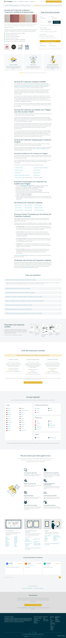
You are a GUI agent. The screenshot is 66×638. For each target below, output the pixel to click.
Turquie (6, 546)
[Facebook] (30, 632)
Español (25, 635)
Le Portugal (7, 545)
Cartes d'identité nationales (38, 167)
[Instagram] (32, 632)
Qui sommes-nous (51, 620)
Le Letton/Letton (56, 535)
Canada (6, 541)
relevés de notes (17, 86)
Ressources (32, 1)
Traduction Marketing (28, 207)
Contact (51, 629)
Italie (6, 540)
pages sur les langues (41, 148)
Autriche (15, 542)
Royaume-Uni (7, 539)
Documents (36, 622)
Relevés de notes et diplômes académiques (22, 175)
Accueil (6, 5)
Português (36, 635)
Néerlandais (55, 539)
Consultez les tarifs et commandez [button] (53, 1)
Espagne (15, 538)
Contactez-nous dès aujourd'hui (20, 255)
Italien (54, 540)
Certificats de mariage (18, 170)
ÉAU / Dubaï (7, 542)
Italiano (40, 635)
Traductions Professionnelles (39, 210)
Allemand (46, 539)
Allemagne (16, 536)
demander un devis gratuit (28, 267)
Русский (43, 635)
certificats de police (26, 86)
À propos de (26, 1)
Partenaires (52, 622)
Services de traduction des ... (14, 5)
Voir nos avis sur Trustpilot (27, 588)
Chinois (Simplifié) (48, 535)
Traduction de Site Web (38, 207)
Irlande (6, 538)
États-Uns (15, 540)
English (22, 635)
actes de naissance (28, 541)
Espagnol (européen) (56, 536)
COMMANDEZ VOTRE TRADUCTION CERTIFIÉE (33, 382)
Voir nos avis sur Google (38, 588)
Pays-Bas (15, 539)
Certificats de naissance (19, 167)
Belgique (6, 543)
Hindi (45, 540)
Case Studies (45, 619)
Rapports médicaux (37, 172)
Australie (15, 541)
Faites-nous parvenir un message (29, 607)
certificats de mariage (38, 85)
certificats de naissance (27, 85)
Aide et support (46, 620)
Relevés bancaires (37, 175)
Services (15, 1)
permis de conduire (28, 543)
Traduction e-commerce (19, 210)
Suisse (15, 545)
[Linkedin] (35, 632)
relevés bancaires (37, 538)
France (6, 536)
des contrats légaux (37, 543)
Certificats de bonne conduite (20, 177)
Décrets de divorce (18, 172)
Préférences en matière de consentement (35, 636)
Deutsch (29, 635)
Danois (46, 536)
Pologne (15, 546)
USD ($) (25, 636)
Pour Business (20, 1)
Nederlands (32, 635)
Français (54, 538)
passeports (46, 85)
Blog (44, 618)
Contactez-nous (60, 635)
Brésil (15, 543)
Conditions (57, 619)
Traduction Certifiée (18, 205)
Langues (35, 621)
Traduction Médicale (18, 207)
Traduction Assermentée (28, 205)
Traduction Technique (28, 210)
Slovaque (46, 538)
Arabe (46, 541)
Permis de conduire (37, 170)
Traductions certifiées (37, 618)
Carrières (52, 628)
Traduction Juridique (37, 205)
